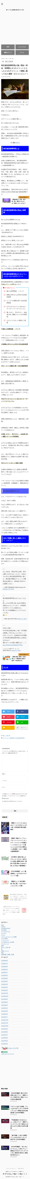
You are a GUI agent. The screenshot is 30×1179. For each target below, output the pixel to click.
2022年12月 (4, 1020)
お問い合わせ (21, 1168)
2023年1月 (4, 1017)
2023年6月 (4, 1002)
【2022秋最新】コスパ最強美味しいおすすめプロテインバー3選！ (18, 873)
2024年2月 (4, 990)
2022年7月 (4, 1035)
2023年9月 (4, 999)
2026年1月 (4, 972)
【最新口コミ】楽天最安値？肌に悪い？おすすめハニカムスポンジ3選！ (18, 884)
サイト (3, 787)
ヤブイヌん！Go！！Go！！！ (15, 1174)
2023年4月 (4, 1008)
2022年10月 (4, 1026)
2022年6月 (4, 1038)
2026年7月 (4, 963)
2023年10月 (4, 996)
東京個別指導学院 (20, 738)
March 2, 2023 (22, 619)
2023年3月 (4, 1011)
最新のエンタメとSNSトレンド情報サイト (15, 1171)
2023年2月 (4, 1014)
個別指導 (12, 738)
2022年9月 (4, 1029)
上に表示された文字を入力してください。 (12, 801)
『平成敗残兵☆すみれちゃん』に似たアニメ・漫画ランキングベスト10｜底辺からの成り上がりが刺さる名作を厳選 (19, 1124)
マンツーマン (6, 738)
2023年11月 (4, 993)
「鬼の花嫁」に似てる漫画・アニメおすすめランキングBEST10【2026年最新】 (19, 1137)
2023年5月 (4, 1005)
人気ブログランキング (7, 1054)
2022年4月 (4, 1043)
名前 (3, 774)
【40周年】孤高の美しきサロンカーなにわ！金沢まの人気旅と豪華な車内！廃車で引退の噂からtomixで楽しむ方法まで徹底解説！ (18, 861)
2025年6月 (4, 978)
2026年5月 (4, 969)
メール (4, 780)
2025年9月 (4, 975)
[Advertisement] (15, 27)
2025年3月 (4, 984)
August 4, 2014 (15, 650)
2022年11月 (4, 1023)
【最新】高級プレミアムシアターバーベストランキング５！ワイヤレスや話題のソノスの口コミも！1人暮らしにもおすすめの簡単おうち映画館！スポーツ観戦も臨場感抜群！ (18, 844)
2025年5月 (4, 981)
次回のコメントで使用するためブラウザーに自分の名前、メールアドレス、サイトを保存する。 (14, 794)
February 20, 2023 (8, 589)
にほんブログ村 (13, 1048)
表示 (17, 142)
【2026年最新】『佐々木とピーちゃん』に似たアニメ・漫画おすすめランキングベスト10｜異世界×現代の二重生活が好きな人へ (19, 1151)
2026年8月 (4, 960)
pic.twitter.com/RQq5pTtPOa (12, 645)
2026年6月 (4, 966)
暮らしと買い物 (6, 735)
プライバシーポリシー (11, 1168)
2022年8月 (4, 1032)
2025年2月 (4, 987)
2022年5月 (4, 1041)
